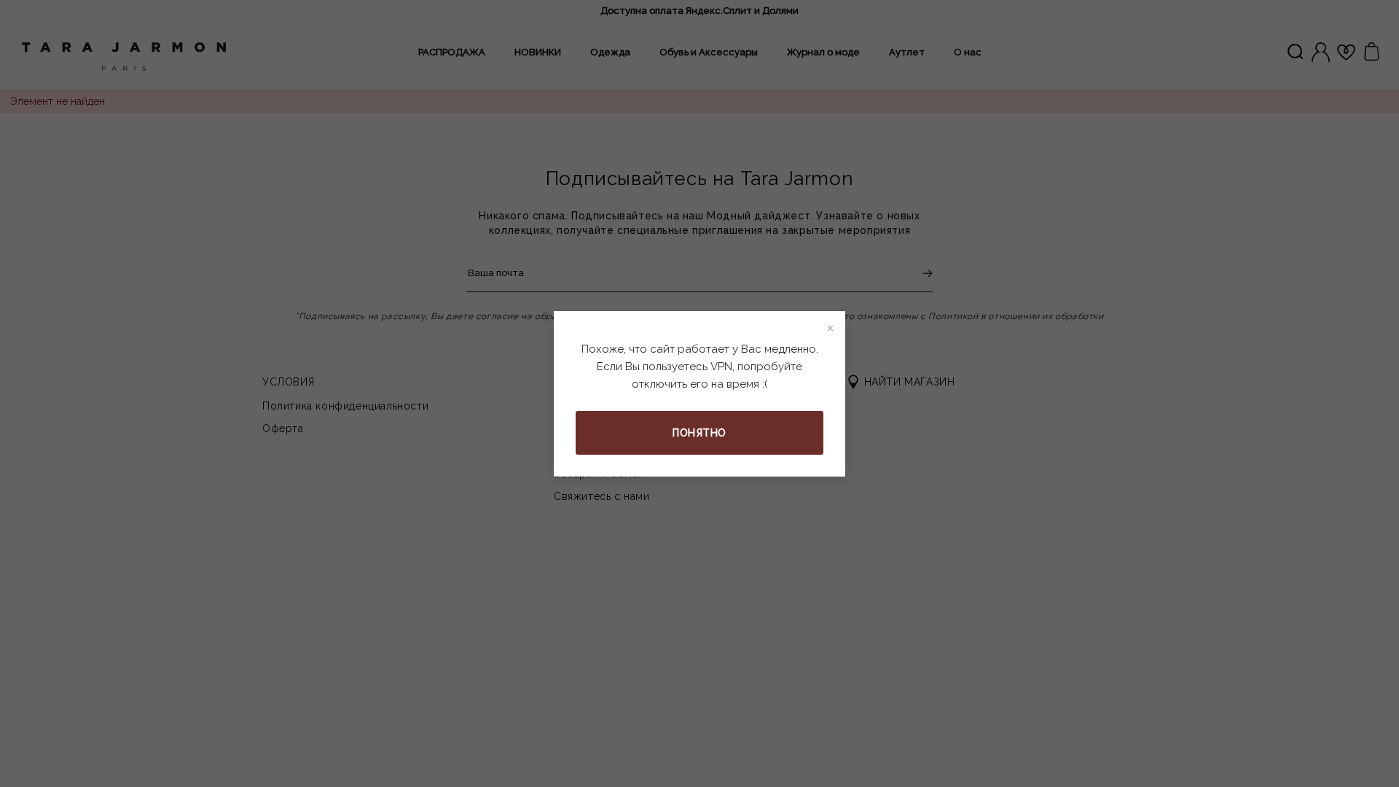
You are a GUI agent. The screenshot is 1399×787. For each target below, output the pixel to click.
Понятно (699, 433)
